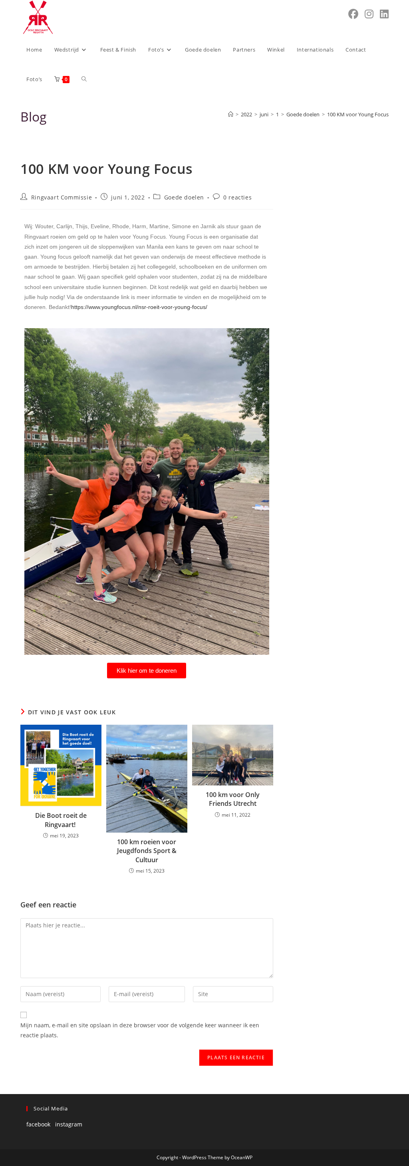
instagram (68, 1124)
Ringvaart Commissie (61, 197)
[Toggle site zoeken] (84, 79)
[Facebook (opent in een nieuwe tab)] (353, 14)
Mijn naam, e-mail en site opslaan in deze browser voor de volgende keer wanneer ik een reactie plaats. (139, 1030)
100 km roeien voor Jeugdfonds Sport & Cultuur (147, 850)
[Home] (230, 114)
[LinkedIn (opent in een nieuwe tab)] (384, 14)
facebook (38, 1124)
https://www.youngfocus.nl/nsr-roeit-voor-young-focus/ (139, 307)
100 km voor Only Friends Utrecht (233, 799)
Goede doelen (184, 197)
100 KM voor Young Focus (358, 114)
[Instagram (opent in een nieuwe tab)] (369, 14)
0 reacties (237, 197)
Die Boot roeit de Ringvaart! (61, 820)
